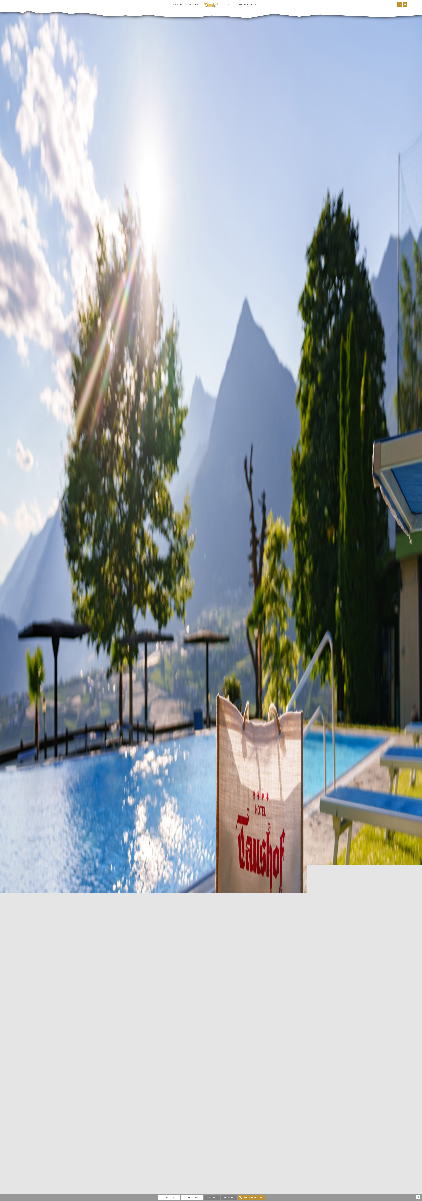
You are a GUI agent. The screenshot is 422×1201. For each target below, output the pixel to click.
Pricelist (194, 5)
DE (399, 5)
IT (405, 5)
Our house (178, 5)
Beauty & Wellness (246, 5)
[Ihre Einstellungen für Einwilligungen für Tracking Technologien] (418, 1197)
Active (226, 5)
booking (229, 1197)
